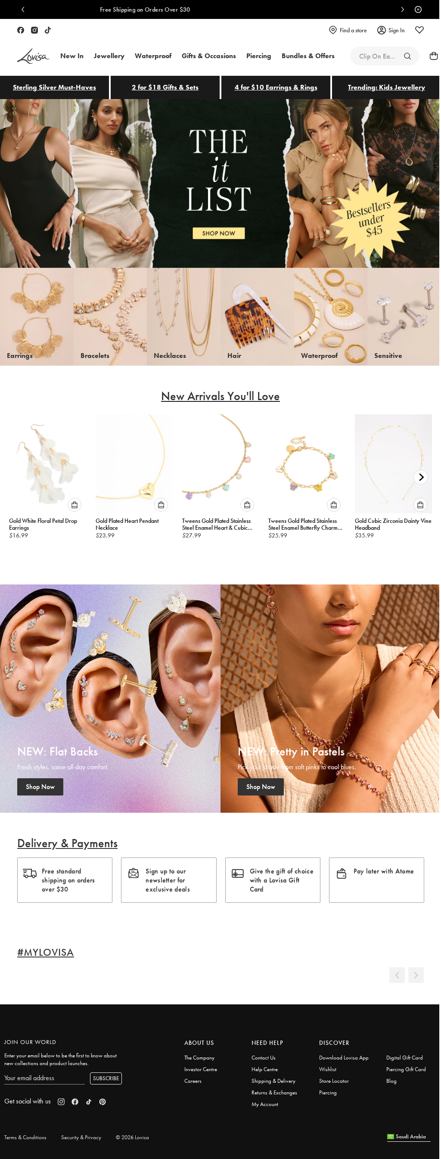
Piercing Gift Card (406, 1069)
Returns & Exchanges (274, 1092)
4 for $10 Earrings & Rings (276, 87)
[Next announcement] (400, 9)
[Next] (416, 975)
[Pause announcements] (416, 9)
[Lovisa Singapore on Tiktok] (48, 30)
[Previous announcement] (25, 9)
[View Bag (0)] (431, 56)
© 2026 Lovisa (132, 1137)
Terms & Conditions (25, 1137)
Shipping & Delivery (273, 1080)
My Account (265, 1104)
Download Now (284, 9)
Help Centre (265, 1069)
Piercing (328, 1092)
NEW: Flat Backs (110, 698)
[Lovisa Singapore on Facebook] (20, 30)
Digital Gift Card (404, 1057)
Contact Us (264, 1057)
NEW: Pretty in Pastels (330, 698)
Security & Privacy (81, 1137)
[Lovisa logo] (33, 56)
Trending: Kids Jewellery (386, 87)
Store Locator (334, 1080)
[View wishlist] (419, 30)
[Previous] (397, 975)
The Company (199, 1057)
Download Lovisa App (344, 1057)
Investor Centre (200, 1069)
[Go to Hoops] (407, 56)
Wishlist (327, 1069)
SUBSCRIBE (106, 1078)
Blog (391, 1080)
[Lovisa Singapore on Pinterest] (102, 1101)
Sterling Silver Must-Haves (54, 87)
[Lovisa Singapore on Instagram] (34, 30)
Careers (193, 1080)
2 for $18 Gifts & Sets (165, 87)
